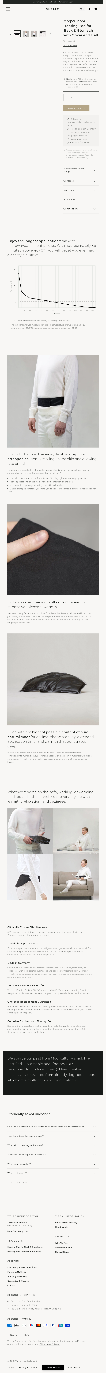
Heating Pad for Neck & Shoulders (25, 1247)
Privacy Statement (28, 1367)
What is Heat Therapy (66, 1222)
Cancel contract (53, 1367)
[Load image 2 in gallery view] (25, 34)
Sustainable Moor (64, 1247)
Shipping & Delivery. (50, 1344)
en (81, 9)
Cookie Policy (73, 1367)
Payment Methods (16, 1271)
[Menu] (8, 9)
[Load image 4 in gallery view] (42, 34)
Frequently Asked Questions (22, 1267)
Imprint (10, 1367)
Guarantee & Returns (18, 1280)
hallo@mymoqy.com (17, 1231)
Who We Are (61, 1242)
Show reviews (70, 45)
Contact (11, 1285)
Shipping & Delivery (17, 1276)
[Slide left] (10, 34)
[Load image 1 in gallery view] (17, 34)
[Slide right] (50, 34)
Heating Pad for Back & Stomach (24, 1251)
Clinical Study (62, 1251)
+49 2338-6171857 (17, 1222)
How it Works (61, 1227)
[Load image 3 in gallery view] (34, 34)
